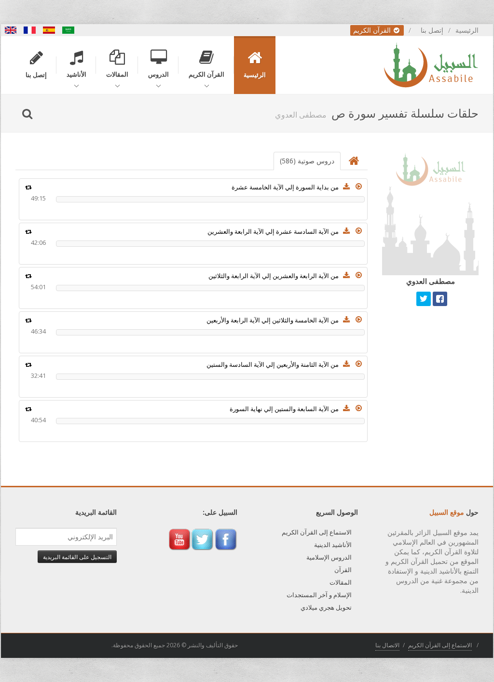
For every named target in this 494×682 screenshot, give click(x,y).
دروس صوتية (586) (307, 160)
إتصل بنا (432, 30)
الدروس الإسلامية (329, 557)
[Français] (30, 30)
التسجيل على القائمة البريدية (77, 557)
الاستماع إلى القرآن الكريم (317, 532)
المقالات (340, 582)
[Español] (49, 30)
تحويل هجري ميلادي (326, 607)
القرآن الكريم (373, 30)
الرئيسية (467, 30)
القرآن (343, 569)
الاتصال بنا (387, 645)
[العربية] (68, 30)
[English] (10, 30)
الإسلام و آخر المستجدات (319, 594)
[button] (359, 186)
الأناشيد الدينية (333, 544)
